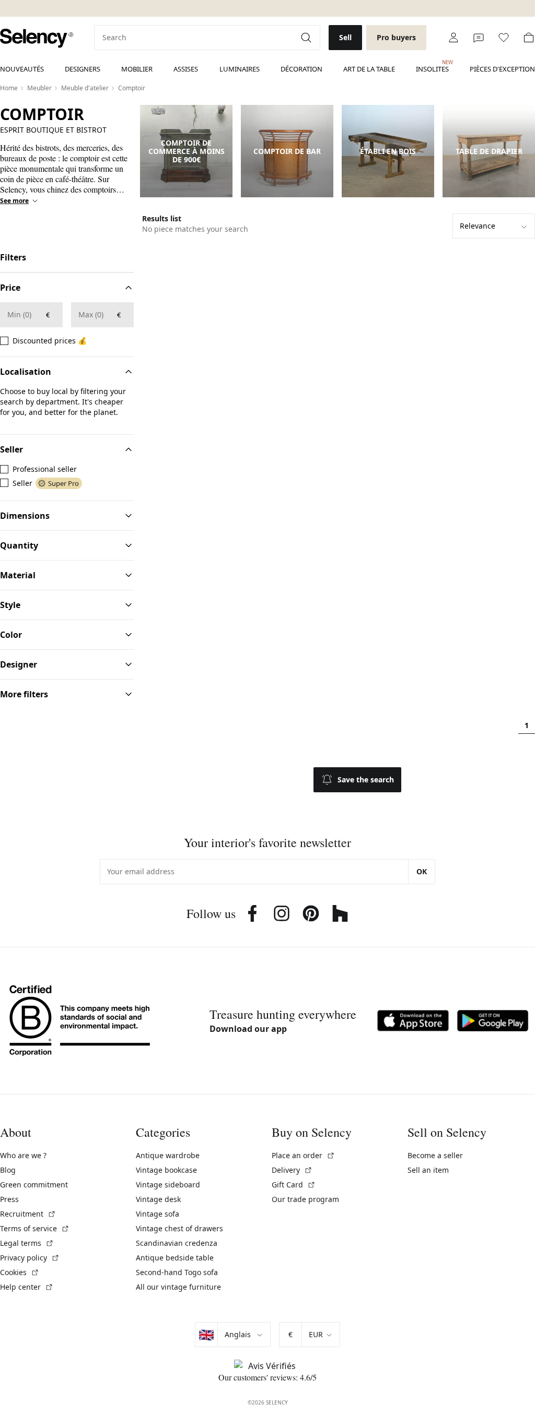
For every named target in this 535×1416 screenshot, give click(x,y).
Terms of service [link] (34, 1228)
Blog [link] (8, 1170)
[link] (36, 38)
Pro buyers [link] (396, 37)
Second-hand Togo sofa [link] (177, 1272)
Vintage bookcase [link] (166, 1170)
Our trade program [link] (305, 1199)
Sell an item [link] (428, 1170)
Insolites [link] (432, 66)
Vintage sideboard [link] (168, 1184)
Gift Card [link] (294, 1184)
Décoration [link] (301, 69)
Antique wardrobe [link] (168, 1155)
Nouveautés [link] (22, 69)
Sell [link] (345, 37)
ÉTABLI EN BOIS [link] (388, 151)
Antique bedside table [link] (175, 1258)
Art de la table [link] (369, 69)
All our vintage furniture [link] (178, 1287)
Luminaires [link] (239, 69)
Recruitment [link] (28, 1214)
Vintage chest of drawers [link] (179, 1228)
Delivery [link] (292, 1170)
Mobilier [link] (137, 69)
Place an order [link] (303, 1155)
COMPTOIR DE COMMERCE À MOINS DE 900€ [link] (186, 151)
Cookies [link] (19, 1272)
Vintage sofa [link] (157, 1214)
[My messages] (478, 37)
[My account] (453, 37)
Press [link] (9, 1199)
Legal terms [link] (27, 1243)
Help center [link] (26, 1287)
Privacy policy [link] (30, 1258)
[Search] (307, 37)
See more (14, 201)
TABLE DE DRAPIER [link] (489, 151)
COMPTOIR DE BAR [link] (287, 151)
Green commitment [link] (34, 1184)
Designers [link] (82, 69)
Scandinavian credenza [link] (176, 1243)
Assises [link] (185, 69)
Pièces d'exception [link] (502, 69)
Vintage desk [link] (158, 1199)
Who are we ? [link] (23, 1155)
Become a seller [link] (435, 1155)
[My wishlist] (503, 37)
